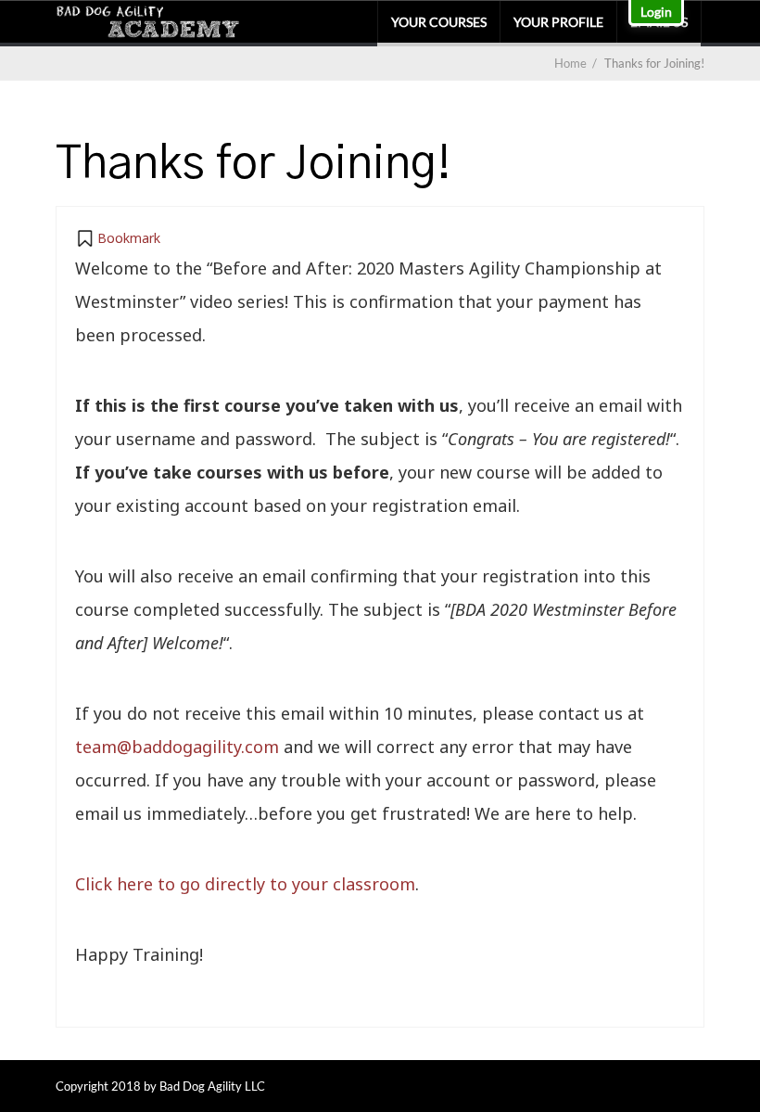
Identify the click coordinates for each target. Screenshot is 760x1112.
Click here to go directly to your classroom (245, 884)
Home (570, 63)
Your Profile (558, 22)
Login (656, 11)
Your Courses (439, 22)
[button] (117, 238)
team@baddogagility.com (177, 746)
